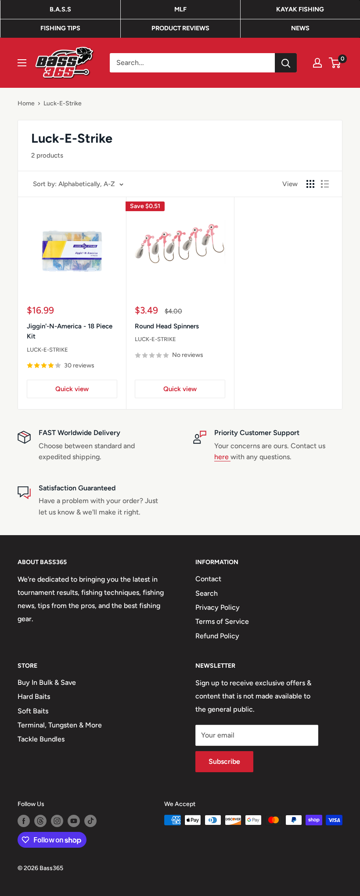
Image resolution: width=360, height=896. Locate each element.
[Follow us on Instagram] (57, 821)
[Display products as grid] (310, 184)
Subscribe (224, 761)
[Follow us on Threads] (40, 821)
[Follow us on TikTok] (90, 821)
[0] (335, 63)
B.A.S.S (60, 9)
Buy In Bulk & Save (47, 682)
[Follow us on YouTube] (74, 821)
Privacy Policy (217, 607)
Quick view (72, 389)
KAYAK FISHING (300, 9)
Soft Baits (33, 711)
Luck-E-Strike (62, 103)
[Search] (286, 62)
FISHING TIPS (60, 28)
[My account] (317, 63)
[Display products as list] (325, 184)
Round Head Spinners (167, 326)
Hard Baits (34, 696)
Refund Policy (217, 636)
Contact (208, 579)
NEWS (300, 28)
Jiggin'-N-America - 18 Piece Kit (69, 331)
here (222, 457)
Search (206, 593)
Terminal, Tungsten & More (60, 725)
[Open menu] (22, 62)
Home (26, 103)
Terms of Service (222, 621)
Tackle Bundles (41, 739)
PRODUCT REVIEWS (180, 28)
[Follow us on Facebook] (24, 821)
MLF (180, 9)
